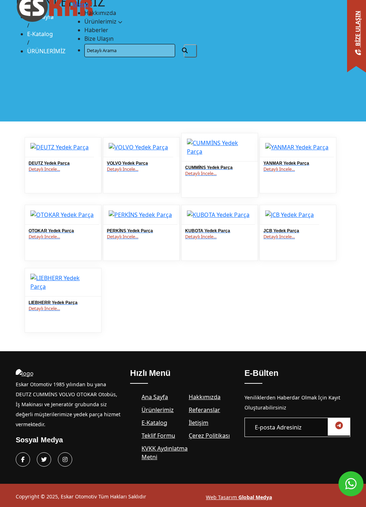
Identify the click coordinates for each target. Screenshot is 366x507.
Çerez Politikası (209, 435)
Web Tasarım (239, 497)
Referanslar (204, 410)
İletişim (198, 423)
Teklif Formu (158, 435)
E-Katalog (40, 34)
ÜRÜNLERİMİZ (46, 51)
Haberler (96, 30)
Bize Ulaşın (99, 39)
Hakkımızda (100, 13)
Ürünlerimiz (101, 21)
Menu (81, 4)
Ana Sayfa (155, 397)
